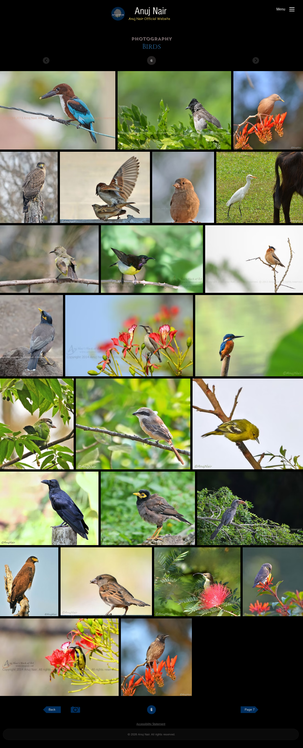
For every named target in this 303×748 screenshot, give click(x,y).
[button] (151, 60)
